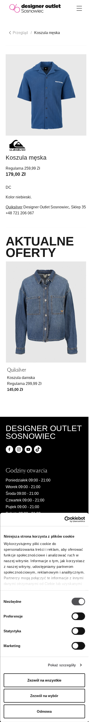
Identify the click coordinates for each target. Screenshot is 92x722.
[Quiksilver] (17, 145)
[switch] (78, 616)
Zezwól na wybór (44, 696)
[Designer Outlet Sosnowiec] (35, 8)
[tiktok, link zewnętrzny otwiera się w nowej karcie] (38, 449)
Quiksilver (14, 207)
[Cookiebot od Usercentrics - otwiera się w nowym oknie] (64, 519)
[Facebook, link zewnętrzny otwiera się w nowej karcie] (9, 449)
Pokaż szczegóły (62, 665)
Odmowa (44, 711)
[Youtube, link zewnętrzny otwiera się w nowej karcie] (28, 449)
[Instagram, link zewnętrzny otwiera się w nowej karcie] (19, 449)
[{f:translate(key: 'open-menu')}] (79, 8)
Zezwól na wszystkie (44, 680)
